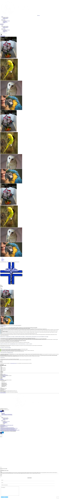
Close (5, 470)
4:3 (2, 468)
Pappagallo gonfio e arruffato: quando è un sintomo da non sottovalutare (8, 430)
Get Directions (1, 379)
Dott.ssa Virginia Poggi (2, 425)
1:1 (3, 468)
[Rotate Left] (0, 467)
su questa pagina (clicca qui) (13, 363)
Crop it (7, 470)
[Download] (1, 469)
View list (1, 373)
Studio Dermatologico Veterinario (4, 426)
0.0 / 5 (2, 257)
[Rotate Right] (1, 467)
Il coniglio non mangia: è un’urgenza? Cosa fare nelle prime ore (7, 427)
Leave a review (2, 364)
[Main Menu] (1, 34)
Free (6, 468)
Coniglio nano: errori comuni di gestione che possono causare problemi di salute (8, 428)
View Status (2, 371)
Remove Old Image (2, 470)
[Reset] (0, 469)
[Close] (0, 471)
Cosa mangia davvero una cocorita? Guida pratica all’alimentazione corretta (8, 429)
